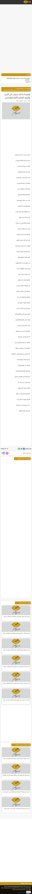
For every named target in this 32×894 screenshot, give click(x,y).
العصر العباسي (19, 88)
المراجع (27, 82)
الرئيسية (28, 88)
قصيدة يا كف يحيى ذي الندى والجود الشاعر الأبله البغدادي (16, 90)
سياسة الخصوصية (22, 892)
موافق (28, 892)
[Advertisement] (16, 21)
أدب (25, 88)
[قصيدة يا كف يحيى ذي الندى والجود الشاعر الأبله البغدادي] (24, 449)
